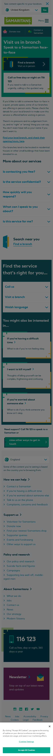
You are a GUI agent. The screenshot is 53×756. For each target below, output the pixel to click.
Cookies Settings (26, 741)
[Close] (49, 726)
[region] (26, 739)
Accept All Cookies (26, 750)
